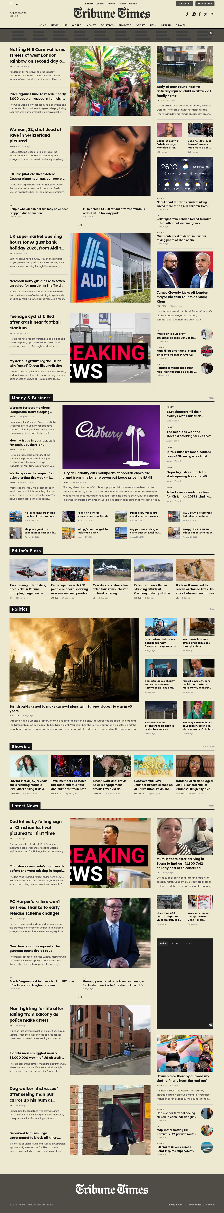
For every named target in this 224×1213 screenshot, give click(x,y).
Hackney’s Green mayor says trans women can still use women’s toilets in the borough (198, 726)
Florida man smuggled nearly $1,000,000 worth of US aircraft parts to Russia (35, 1055)
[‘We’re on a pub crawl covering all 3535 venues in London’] (207, 334)
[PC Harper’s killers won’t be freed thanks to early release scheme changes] (110, 933)
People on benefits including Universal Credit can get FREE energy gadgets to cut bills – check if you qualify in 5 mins (92, 514)
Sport (140, 25)
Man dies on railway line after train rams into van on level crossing (110, 589)
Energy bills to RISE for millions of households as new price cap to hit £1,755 (198, 531)
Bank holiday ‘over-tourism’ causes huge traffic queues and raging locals (200, 144)
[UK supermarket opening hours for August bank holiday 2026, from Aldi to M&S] (110, 268)
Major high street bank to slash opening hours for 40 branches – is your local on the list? (189, 474)
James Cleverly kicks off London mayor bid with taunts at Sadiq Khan (182, 296)
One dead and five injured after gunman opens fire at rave (35, 948)
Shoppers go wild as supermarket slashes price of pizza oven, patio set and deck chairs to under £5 (40, 531)
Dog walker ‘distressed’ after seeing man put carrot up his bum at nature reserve (34, 1094)
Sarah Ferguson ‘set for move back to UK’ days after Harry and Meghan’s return (42, 983)
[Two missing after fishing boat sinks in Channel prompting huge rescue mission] (29, 570)
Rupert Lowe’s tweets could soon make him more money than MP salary (196, 684)
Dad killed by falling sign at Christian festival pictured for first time (36, 827)
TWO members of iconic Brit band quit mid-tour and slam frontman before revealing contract (70, 785)
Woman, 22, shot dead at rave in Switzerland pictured (35, 135)
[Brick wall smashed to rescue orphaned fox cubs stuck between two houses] (195, 570)
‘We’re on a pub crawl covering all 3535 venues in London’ (175, 336)
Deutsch (122, 3)
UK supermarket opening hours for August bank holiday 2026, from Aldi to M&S (37, 242)
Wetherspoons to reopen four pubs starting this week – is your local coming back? (32, 475)
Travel (180, 25)
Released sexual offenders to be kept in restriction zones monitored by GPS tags (159, 726)
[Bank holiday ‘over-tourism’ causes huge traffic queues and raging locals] (200, 130)
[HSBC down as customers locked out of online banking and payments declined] (174, 516)
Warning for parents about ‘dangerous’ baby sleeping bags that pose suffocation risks (30, 410)
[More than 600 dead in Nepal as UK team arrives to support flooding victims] (169, 902)
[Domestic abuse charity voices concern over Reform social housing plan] (161, 668)
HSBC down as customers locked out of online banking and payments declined (198, 514)
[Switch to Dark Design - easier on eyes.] (187, 14)
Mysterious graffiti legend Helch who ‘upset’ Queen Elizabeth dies (36, 363)
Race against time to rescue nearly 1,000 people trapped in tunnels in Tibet (38, 96)
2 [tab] (81, 225)
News (55, 25)
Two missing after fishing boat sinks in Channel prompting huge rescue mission (28, 589)
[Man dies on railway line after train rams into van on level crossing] (112, 570)
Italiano (133, 3)
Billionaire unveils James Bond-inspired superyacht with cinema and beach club (176, 1149)
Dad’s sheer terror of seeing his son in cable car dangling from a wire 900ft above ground (176, 1115)
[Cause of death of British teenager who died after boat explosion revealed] (169, 130)
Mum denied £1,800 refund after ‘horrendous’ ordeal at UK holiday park (114, 211)
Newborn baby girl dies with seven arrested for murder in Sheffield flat (37, 283)
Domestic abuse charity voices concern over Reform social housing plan (160, 684)
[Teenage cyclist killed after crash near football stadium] (110, 348)
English (89, 3)
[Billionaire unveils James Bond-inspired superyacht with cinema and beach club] (207, 1147)
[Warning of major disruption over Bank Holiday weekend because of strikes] (200, 902)
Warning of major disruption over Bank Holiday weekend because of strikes (199, 916)
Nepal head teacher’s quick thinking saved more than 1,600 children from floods (182, 204)
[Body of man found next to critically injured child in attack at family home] (185, 64)
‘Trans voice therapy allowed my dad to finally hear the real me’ (183, 1078)
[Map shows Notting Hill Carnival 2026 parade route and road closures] (207, 1130)
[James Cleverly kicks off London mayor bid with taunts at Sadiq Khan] (185, 269)
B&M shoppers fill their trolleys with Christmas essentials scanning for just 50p (187, 414)
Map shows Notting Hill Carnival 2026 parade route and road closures (175, 1132)
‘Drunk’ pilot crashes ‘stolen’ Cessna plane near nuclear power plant (36, 176)
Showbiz (125, 25)
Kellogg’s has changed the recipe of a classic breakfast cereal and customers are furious (93, 531)
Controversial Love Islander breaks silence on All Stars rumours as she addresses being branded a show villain (153, 785)
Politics (107, 25)
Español (100, 3)
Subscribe (184, 4)
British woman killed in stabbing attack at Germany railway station (152, 589)
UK (65, 25)
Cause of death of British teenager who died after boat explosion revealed (168, 144)
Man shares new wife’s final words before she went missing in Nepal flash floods (37, 868)
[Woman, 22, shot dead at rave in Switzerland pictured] (110, 161)
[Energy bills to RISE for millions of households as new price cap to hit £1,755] (174, 533)
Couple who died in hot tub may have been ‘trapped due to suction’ (39, 211)
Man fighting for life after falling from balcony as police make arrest (36, 1014)
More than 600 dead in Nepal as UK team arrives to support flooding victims (169, 916)
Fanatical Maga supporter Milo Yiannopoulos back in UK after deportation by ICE (177, 370)
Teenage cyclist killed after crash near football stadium (35, 322)
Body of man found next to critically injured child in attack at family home (184, 91)
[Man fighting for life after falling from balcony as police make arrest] (110, 1040)
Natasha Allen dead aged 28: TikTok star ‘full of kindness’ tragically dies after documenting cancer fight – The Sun (194, 785)
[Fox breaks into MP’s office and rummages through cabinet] (198, 627)
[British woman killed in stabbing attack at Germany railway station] (153, 570)
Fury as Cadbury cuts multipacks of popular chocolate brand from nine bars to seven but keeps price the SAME (107, 475)
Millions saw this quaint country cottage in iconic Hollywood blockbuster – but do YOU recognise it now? (144, 514)
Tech (153, 25)
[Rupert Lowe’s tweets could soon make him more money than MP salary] (198, 668)
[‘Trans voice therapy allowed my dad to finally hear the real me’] (185, 1053)
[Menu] (11, 3)
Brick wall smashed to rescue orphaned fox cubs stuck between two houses (195, 589)
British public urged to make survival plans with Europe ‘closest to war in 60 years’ (71, 708)
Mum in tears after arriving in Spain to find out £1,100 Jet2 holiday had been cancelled (180, 863)
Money (91, 25)
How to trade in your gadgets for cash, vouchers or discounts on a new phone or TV (32, 442)
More (211, 398)
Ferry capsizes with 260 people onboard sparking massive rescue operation (69, 589)
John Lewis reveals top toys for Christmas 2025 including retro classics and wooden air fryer (188, 494)
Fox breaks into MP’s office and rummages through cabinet (196, 643)
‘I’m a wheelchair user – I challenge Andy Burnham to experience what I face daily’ (160, 643)
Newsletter (205, 4)
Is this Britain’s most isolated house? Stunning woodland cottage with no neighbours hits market (188, 454)
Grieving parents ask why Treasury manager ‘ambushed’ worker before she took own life (113, 983)
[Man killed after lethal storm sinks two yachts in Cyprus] (207, 351)
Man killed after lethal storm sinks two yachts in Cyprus (176, 352)
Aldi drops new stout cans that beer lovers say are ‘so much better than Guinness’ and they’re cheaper (40, 514)
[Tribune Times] (112, 14)
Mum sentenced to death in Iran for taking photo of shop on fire (181, 238)
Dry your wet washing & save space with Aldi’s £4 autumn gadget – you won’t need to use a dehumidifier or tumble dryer (144, 531)
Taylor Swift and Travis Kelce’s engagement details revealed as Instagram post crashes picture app (110, 785)
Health (166, 25)
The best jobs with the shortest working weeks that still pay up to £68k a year (188, 434)
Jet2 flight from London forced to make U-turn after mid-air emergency (184, 221)
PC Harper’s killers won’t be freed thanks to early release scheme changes (35, 907)
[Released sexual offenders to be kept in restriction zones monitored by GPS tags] (161, 710)
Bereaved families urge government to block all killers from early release (34, 1135)
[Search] (16, 3)
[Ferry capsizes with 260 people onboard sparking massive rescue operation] (70, 570)
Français (110, 3)
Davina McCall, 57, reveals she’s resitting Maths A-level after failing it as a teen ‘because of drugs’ (28, 785)
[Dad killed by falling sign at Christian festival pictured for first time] (110, 853)
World (76, 25)
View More (208, 746)
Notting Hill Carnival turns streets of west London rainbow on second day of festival (37, 55)
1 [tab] (78, 225)
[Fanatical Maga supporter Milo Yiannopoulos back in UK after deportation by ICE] (207, 368)
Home (42, 25)
